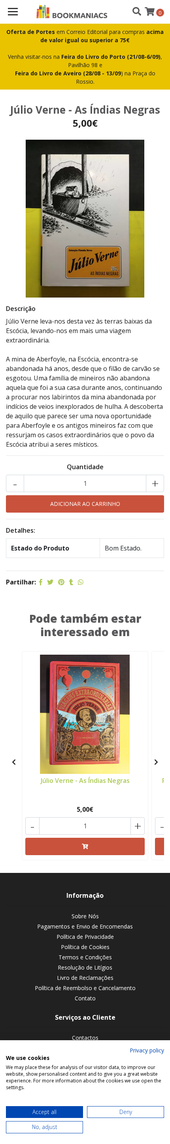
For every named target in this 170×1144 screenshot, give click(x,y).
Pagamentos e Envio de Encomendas (85, 926)
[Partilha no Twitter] (50, 582)
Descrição (21, 308)
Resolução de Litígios (85, 967)
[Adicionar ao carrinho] (85, 846)
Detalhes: (20, 530)
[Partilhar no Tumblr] (71, 582)
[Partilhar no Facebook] (40, 582)
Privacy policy (147, 1050)
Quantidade (85, 466)
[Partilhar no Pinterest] (61, 582)
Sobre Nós (85, 916)
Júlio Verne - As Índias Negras (85, 780)
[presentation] (14, 762)
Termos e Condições (85, 957)
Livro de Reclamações (85, 977)
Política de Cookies (85, 947)
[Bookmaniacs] (71, 11)
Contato (85, 998)
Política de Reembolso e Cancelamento (85, 988)
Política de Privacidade (85, 936)
